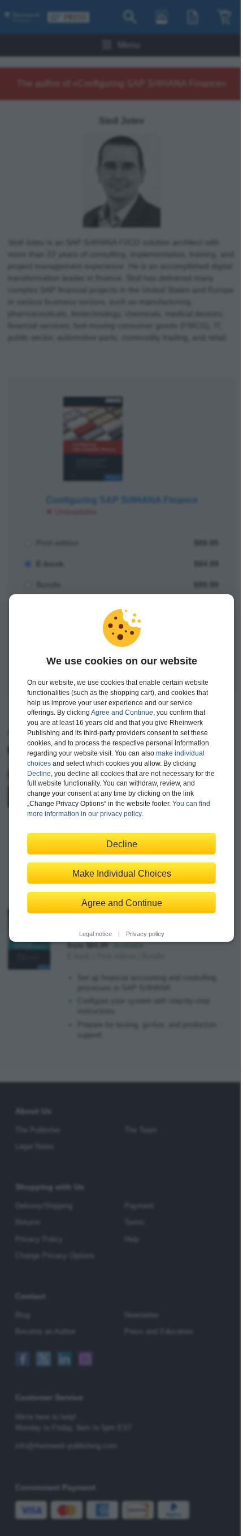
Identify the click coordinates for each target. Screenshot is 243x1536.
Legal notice (95, 933)
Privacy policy (145, 933)
